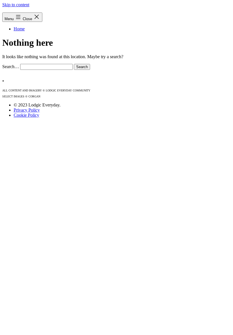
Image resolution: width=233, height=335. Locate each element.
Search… (10, 66)
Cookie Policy (26, 115)
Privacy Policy (27, 110)
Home (19, 28)
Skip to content (15, 4)
